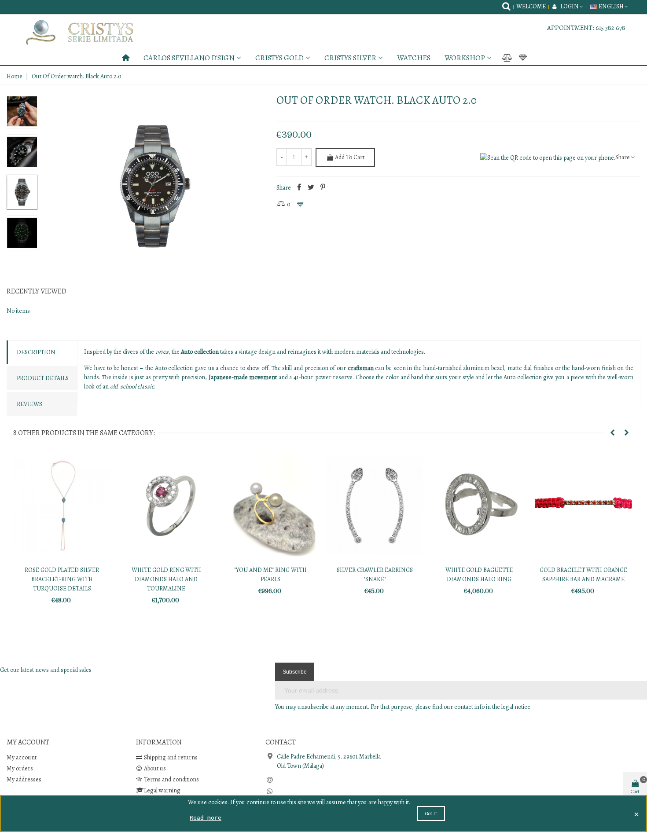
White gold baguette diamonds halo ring (479, 574)
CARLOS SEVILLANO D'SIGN (189, 58)
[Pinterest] (323, 187)
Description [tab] (36, 352)
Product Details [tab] (43, 378)
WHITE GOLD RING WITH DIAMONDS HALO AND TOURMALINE (166, 579)
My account (22, 757)
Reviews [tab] (29, 404)
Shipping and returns (171, 757)
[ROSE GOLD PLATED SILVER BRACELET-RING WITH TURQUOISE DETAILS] (61, 505)
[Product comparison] (507, 58)
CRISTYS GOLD (279, 58)
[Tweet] (311, 187)
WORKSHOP (465, 58)
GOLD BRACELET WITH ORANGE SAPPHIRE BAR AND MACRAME (583, 574)
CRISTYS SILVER (350, 58)
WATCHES (413, 58)
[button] (612, 433)
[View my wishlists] (523, 58)
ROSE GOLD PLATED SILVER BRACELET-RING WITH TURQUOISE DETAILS (62, 579)
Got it (431, 813)
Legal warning (162, 790)
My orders (20, 768)
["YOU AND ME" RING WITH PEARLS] (270, 505)
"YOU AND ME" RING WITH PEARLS (270, 574)
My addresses (24, 779)
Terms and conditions (171, 779)
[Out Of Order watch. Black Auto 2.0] (153, 186)
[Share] (299, 187)
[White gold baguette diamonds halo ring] (479, 505)
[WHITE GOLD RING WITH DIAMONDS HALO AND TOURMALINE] (166, 505)
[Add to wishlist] (300, 204)
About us (155, 768)
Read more (205, 817)
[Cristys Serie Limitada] (92, 32)
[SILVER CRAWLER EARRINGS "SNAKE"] (374, 505)
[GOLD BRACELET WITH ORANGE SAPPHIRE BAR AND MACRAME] (583, 505)
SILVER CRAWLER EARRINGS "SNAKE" (375, 574)
